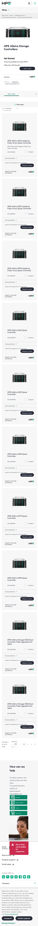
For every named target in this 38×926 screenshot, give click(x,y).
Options (11, 15)
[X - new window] (7, 876)
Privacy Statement (11, 914)
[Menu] (35, 3)
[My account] (29, 3)
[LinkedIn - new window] (3, 876)
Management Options (20, 15)
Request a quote (27, 165)
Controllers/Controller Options (9, 17)
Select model (27, 68)
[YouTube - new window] (24, 876)
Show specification (10, 158)
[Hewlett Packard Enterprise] (6, 3)
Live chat (18, 797)
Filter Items (20, 104)
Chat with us (15, 82)
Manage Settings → (9, 923)
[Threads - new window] (16, 876)
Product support (19, 802)
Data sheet (6, 77)
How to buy (18, 813)
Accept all (8, 918)
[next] (35, 744)
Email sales (6, 864)
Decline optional (24, 918)
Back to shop (5, 15)
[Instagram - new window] (11, 876)
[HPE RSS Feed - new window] (28, 876)
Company (5, 883)
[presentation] (35, 94)
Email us (18, 808)
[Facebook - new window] (20, 876)
